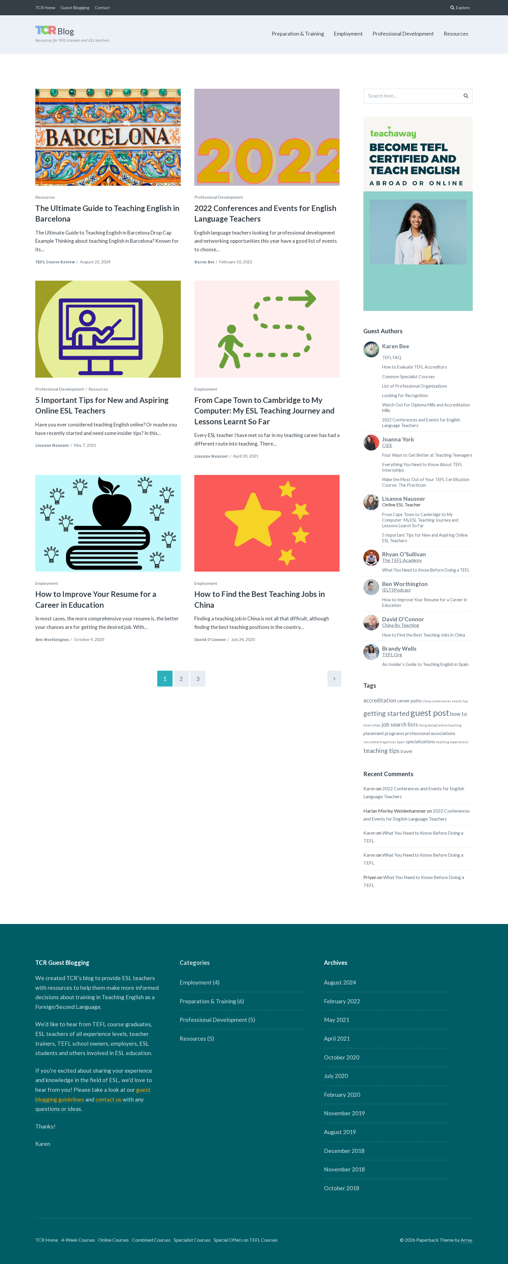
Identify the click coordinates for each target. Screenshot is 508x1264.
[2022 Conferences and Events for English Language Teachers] (267, 137)
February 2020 (342, 1094)
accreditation (379, 700)
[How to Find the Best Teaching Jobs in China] (267, 523)
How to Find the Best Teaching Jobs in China (423, 634)
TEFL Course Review (55, 261)
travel (406, 751)
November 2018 (344, 1169)
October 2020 (341, 1057)
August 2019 (340, 1132)
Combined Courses (151, 1240)
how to (458, 714)
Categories (195, 962)
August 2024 (340, 982)
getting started (386, 713)
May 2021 (336, 1019)
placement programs (383, 733)
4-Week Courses (78, 1240)
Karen (369, 788)
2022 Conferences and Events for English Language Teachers (421, 422)
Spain (401, 742)
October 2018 (341, 1188)
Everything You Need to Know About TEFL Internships (422, 467)
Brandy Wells (399, 649)
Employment (348, 33)
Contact (102, 7)
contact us (108, 1099)
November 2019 (344, 1113)
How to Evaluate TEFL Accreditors (414, 366)
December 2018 (344, 1150)
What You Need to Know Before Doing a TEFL (425, 569)
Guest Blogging (75, 7)
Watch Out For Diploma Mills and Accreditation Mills (426, 407)
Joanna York (398, 439)
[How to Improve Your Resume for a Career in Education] (108, 523)
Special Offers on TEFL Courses (246, 1240)
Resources (456, 33)
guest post (429, 712)
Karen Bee (204, 261)
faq (465, 701)
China (426, 701)
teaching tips (381, 750)
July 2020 (336, 1075)
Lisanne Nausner (52, 445)
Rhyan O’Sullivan (404, 554)
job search (394, 724)
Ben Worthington (52, 639)
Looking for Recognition (405, 395)
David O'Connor (210, 639)
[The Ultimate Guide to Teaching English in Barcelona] (108, 137)
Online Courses (113, 1240)
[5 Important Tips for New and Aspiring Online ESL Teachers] (108, 329)
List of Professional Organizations (414, 386)
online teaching (450, 725)
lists (412, 724)
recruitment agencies (379, 742)
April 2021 (337, 1038)
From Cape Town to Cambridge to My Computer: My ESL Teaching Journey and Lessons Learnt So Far (264, 410)
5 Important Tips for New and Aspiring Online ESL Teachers (101, 405)
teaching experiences (452, 742)
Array (466, 1240)
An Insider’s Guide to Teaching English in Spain (425, 664)
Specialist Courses (192, 1240)
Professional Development (403, 33)
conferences (441, 701)
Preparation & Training (298, 33)
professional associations (430, 733)
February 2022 (342, 1001)
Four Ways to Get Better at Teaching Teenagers (427, 455)
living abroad (428, 725)
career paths (409, 700)
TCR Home (45, 7)
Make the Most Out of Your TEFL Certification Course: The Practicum (425, 482)
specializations (420, 741)
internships (372, 725)
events (457, 701)
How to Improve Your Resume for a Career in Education (424, 602)
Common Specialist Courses (408, 376)
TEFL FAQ (391, 357)
